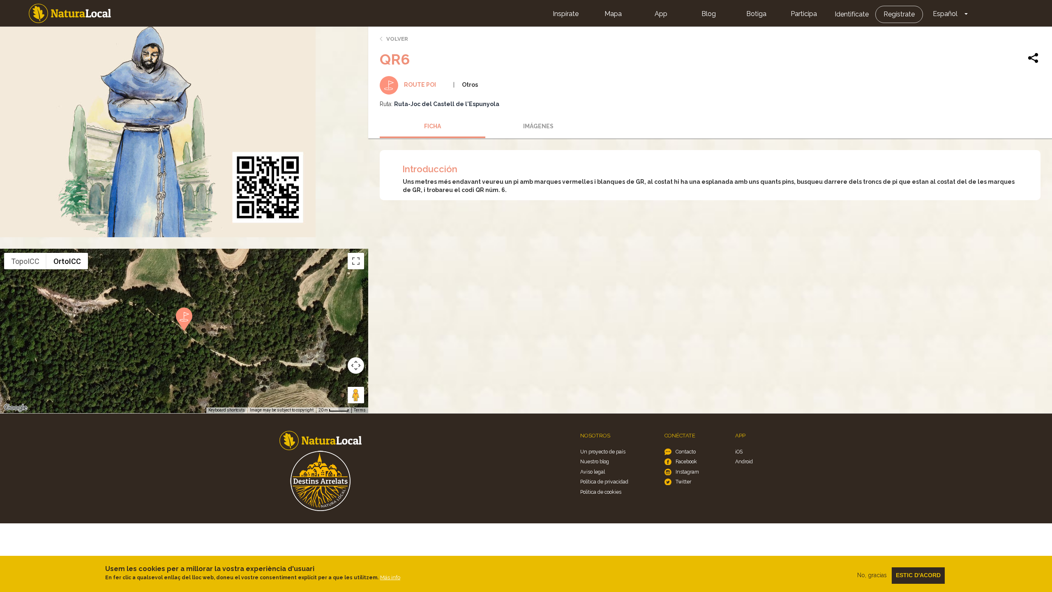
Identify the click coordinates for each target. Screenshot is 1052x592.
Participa (804, 14)
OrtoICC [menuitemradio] (67, 261)
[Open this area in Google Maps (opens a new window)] (15, 407)
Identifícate (852, 14)
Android (744, 461)
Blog (708, 14)
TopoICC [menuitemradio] (25, 261)
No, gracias (872, 575)
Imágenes (538, 126)
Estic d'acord (918, 575)
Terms (360, 410)
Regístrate (899, 14)
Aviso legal (592, 472)
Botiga (756, 14)
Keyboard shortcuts (226, 410)
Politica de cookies (600, 492)
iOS (739, 452)
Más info (390, 577)
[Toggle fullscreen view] (356, 261)
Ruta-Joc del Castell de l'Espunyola (446, 104)
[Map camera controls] (356, 365)
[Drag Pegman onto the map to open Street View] (356, 395)
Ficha (432, 126)
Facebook (686, 461)
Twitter (683, 482)
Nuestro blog (594, 461)
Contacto (686, 452)
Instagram (687, 472)
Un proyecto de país (602, 452)
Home (70, 13)
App (661, 14)
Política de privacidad (604, 482)
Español (945, 14)
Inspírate (566, 14)
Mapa (613, 14)
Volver (397, 39)
